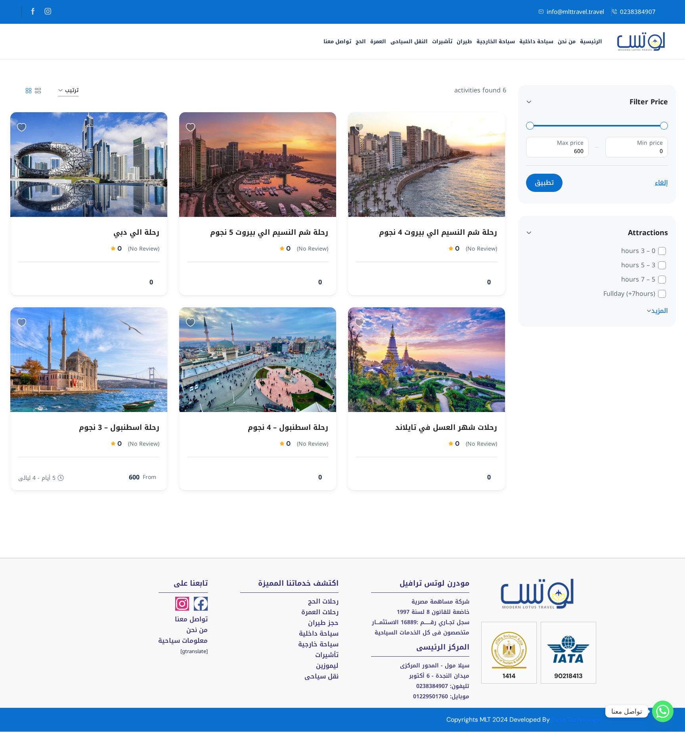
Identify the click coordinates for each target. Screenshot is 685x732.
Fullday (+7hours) (629, 294)
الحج (361, 41)
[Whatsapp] (663, 711)
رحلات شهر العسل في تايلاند (446, 427)
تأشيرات (442, 41)
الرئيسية (591, 41)
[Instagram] (182, 604)
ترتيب (71, 90)
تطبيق (544, 182)
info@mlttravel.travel (575, 11)
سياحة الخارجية (495, 41)
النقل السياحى (409, 41)
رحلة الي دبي (136, 232)
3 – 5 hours (638, 265)
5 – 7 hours (638, 279)
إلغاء (661, 183)
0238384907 (638, 11)
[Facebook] (201, 604)
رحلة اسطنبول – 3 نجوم (119, 427)
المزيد (659, 311)
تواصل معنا (337, 41)
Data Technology (575, 719)
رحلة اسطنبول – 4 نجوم (288, 427)
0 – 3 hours (638, 251)
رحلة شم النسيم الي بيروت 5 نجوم (269, 232)
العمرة (378, 41)
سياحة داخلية (536, 41)
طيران (464, 41)
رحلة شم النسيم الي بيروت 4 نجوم (438, 232)
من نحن (567, 41)
